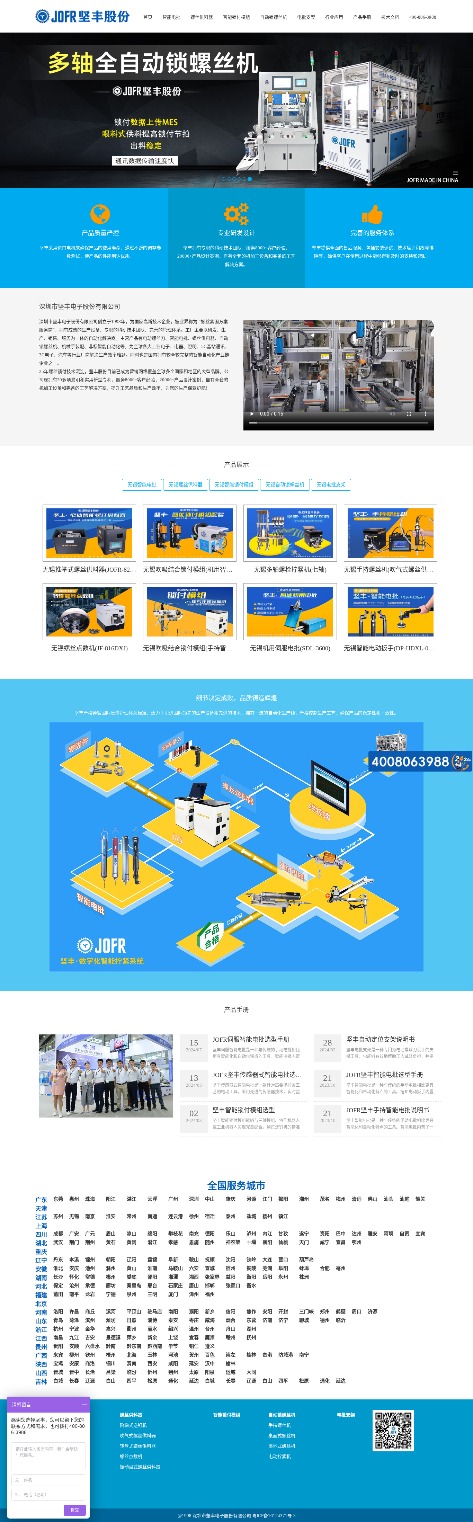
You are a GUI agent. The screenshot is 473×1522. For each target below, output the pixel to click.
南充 (194, 1233)
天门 (304, 1242)
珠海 (90, 1199)
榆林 (230, 1363)
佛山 (372, 1199)
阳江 (111, 1199)
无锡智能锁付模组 (234, 484)
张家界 (212, 1277)
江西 (41, 1338)
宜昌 (341, 1242)
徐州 (194, 1216)
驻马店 (155, 1311)
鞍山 (194, 1259)
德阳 (210, 1233)
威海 (210, 1320)
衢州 (131, 1329)
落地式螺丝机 (281, 1446)
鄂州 (357, 1242)
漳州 (194, 1294)
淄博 (152, 1320)
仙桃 (283, 1242)
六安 (194, 1268)
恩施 (194, 1242)
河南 (41, 1312)
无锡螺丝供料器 (186, 484)
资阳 (325, 1233)
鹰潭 (210, 1337)
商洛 (90, 1363)
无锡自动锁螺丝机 (285, 484)
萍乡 (131, 1337)
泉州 (131, 1294)
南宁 (304, 1355)
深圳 (194, 1199)
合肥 (325, 1268)
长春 (74, 1380)
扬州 (267, 1216)
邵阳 (152, 1277)
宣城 (210, 1268)
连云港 (175, 1216)
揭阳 (283, 1199)
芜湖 (267, 1268)
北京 (41, 1304)
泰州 (230, 1216)
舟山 (230, 1329)
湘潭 (173, 1277)
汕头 (388, 1199)
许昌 (74, 1311)
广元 (90, 1233)
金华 (90, 1329)
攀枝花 (175, 1233)
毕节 (173, 1346)
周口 (357, 1311)
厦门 (173, 1294)
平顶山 (134, 1311)
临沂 (341, 1320)
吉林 (41, 1382)
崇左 (230, 1355)
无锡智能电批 (142, 484)
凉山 (131, 1233)
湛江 (131, 1199)
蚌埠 (304, 1268)
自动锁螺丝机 (273, 17)
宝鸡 (58, 1363)
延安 (194, 1363)
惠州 (74, 1199)
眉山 (111, 1233)
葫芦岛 (306, 1259)
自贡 (404, 1233)
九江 (74, 1337)
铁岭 (251, 1259)
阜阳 (283, 1268)
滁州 (111, 1268)
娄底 (131, 1277)
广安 (74, 1233)
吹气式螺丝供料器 (138, 1435)
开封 (283, 1311)
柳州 (74, 1355)
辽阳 (131, 1259)
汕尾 (404, 1199)
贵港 (267, 1355)
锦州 (90, 1259)
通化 (173, 1380)
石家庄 (175, 1285)
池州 (90, 1268)
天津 (41, 1208)
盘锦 (152, 1259)
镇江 (283, 1216)
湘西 (194, 1277)
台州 (210, 1329)
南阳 (173, 1311)
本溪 (74, 1259)
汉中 (210, 1363)
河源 (251, 1199)
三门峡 (306, 1311)
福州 (210, 1294)
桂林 (251, 1355)
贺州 (194, 1355)
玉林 (152, 1355)
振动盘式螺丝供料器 (140, 1466)
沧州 (74, 1285)
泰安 (173, 1320)
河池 (173, 1355)
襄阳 (267, 1242)
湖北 (41, 1243)
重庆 (41, 1252)
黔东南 (134, 1346)
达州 (357, 1233)
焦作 (251, 1311)
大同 (251, 1372)
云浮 (152, 1199)
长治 (90, 1372)
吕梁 (111, 1372)
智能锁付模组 (236, 17)
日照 (131, 1320)
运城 (230, 1372)
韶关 (420, 1199)
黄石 (111, 1242)
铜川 (111, 1363)
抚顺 (210, 1259)
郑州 (325, 1311)
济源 (372, 1311)
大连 (267, 1259)
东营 (251, 1320)
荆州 (90, 1242)
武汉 (58, 1242)
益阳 (230, 1277)
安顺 (74, 1346)
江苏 (41, 1217)
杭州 (58, 1329)
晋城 (58, 1372)
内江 (267, 1233)
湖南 (41, 1278)
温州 (194, 1329)
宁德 (111, 1294)
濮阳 (194, 1311)
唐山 (194, 1285)
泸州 (251, 1233)
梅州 (341, 1199)
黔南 (111, 1346)
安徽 (41, 1269)
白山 (111, 1380)
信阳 (230, 1311)
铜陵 (251, 1268)
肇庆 (230, 1199)
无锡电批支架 (331, 484)
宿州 (230, 1268)
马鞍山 (175, 1268)
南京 (90, 1216)
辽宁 (41, 1260)
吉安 (90, 1337)
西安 (152, 1363)
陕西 (41, 1364)
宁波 (74, 1329)
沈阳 (230, 1259)
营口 (283, 1259)
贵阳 (58, 1346)
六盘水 (92, 1346)
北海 (131, 1355)
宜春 (194, 1337)
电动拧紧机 (279, 1456)
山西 (41, 1373)
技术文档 (390, 17)
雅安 (372, 1233)
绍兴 (173, 1329)
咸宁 (325, 1242)
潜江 (152, 1242)
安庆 (74, 1268)
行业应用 (334, 17)
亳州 (341, 1268)
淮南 (152, 1268)
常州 (131, 1216)
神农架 (233, 1242)
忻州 (152, 1372)
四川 (41, 1234)
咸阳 (173, 1363)
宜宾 (420, 1233)
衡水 (251, 1285)
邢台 (152, 1285)
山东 (41, 1321)
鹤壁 (341, 1311)
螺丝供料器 (201, 17)
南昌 (58, 1337)
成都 (58, 1233)
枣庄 (194, 1320)
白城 (58, 1380)
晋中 (74, 1372)
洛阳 (58, 1311)
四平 (131, 1380)
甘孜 (283, 1233)
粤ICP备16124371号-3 (274, 1515)
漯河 (111, 1311)
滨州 (90, 1320)
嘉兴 (111, 1329)
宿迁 (210, 1216)
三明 (152, 1294)
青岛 (58, 1320)
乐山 (230, 1233)
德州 (325, 1320)
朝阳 (111, 1259)
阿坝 (388, 1233)
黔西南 (155, 1346)
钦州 (90, 1355)
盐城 (251, 1216)
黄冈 (131, 1242)
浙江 (41, 1330)
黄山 (131, 1268)
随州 (210, 1242)
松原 (152, 1380)
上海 (41, 1226)
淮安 (111, 1216)
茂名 (325, 1199)
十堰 (251, 1242)
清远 (357, 1199)
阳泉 (210, 1372)
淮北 (58, 1268)
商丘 (90, 1311)
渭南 (131, 1363)
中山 (210, 1199)
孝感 (173, 1242)
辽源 (90, 1380)
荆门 (74, 1242)
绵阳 (152, 1233)
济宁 (283, 1320)
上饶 (173, 1337)
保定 (58, 1285)
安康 (74, 1363)
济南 (267, 1320)
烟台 (230, 1320)
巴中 (341, 1233)
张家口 (233, 1285)
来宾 (58, 1355)
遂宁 (304, 1233)
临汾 (131, 1372)
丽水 (152, 1329)
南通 (152, 1216)
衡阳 (251, 1277)
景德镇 (113, 1337)
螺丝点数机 (131, 1456)
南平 (74, 1294)
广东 (41, 1200)
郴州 (111, 1277)
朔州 (173, 1372)
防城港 (285, 1355)
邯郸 (210, 1285)
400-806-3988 (422, 17)
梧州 (111, 1355)
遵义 (210, 1346)
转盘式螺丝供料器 (138, 1446)
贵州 (41, 1347)
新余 (152, 1337)
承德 (90, 1285)
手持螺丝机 (279, 1425)
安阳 (267, 1311)
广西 (41, 1356)
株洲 (304, 1277)
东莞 (58, 1199)
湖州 (251, 1329)
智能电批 (171, 17)
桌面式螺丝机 (281, 1435)
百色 (210, 1355)
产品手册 (362, 17)
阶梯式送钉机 (133, 1425)
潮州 (304, 1199)
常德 (90, 1277)
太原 (194, 1372)
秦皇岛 (134, 1285)
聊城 (304, 1320)
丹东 (58, 1259)
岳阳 (267, 1277)
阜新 (173, 1259)
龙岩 (90, 1294)
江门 (267, 1199)
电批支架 (306, 17)
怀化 (74, 1277)
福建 (41, 1295)
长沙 (58, 1277)
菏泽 (74, 1320)
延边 (194, 1380)
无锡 (74, 1216)
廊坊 (111, 1285)
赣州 (230, 1337)
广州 (173, 1199)
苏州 (58, 1216)
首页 (147, 17)
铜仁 (194, 1346)
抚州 (251, 1337)
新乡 (210, 1311)
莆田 (58, 1294)
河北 (41, 1286)
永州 (283, 1277)
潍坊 (111, 1320)
